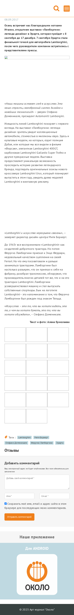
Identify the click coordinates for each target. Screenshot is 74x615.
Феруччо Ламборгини (42, 442)
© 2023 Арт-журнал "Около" (37, 609)
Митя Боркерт (41, 437)
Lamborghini (24, 437)
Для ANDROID (37, 548)
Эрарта (59, 442)
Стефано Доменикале (16, 442)
